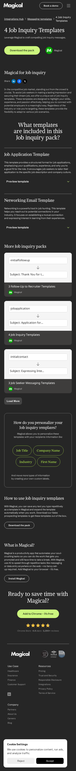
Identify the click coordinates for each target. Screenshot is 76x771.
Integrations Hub (14, 19)
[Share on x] (25, 81)
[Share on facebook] (19, 81)
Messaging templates (39, 19)
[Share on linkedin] (13, 81)
